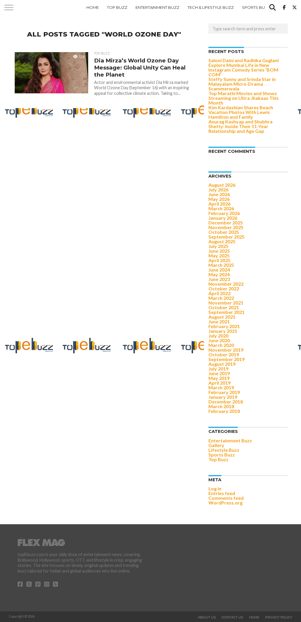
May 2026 (219, 199)
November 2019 (225, 350)
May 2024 (219, 274)
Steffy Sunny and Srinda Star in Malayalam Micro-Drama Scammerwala (242, 83)
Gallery (216, 445)
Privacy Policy (278, 617)
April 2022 (219, 293)
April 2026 (219, 203)
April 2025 (219, 260)
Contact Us (232, 617)
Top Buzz (117, 7)
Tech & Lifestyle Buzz (211, 7)
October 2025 (223, 232)
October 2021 (223, 307)
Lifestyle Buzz (223, 450)
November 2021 (225, 302)
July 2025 (218, 246)
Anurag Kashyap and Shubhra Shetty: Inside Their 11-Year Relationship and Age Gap (240, 126)
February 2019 (224, 392)
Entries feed (221, 493)
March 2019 (221, 387)
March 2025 (221, 265)
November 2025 (225, 227)
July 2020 (218, 335)
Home (92, 7)
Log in (214, 488)
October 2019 (223, 354)
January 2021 (222, 331)
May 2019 (219, 378)
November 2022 (225, 284)
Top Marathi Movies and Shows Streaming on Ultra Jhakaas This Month (243, 97)
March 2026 (221, 208)
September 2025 (226, 236)
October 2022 (223, 288)
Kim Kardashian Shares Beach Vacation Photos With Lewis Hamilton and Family (240, 112)
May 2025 (219, 255)
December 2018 (225, 401)
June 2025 (219, 251)
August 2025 (221, 241)
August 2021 (221, 317)
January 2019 (222, 397)
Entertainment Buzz (157, 7)
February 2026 (224, 213)
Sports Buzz (256, 7)
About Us (207, 617)
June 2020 (219, 340)
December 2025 (225, 222)
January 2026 (222, 218)
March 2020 (221, 345)
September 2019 (226, 359)
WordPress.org (225, 502)
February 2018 (224, 411)
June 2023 (219, 279)
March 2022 (221, 298)
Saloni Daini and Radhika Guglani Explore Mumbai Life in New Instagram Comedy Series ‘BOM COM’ (243, 67)
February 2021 (224, 326)
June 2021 (219, 321)
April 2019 (219, 383)
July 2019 (218, 368)
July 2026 (218, 189)
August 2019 (221, 364)
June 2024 (219, 269)
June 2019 (219, 373)
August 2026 (221, 185)
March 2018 (221, 406)
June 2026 (219, 194)
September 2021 (226, 312)
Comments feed (226, 498)
